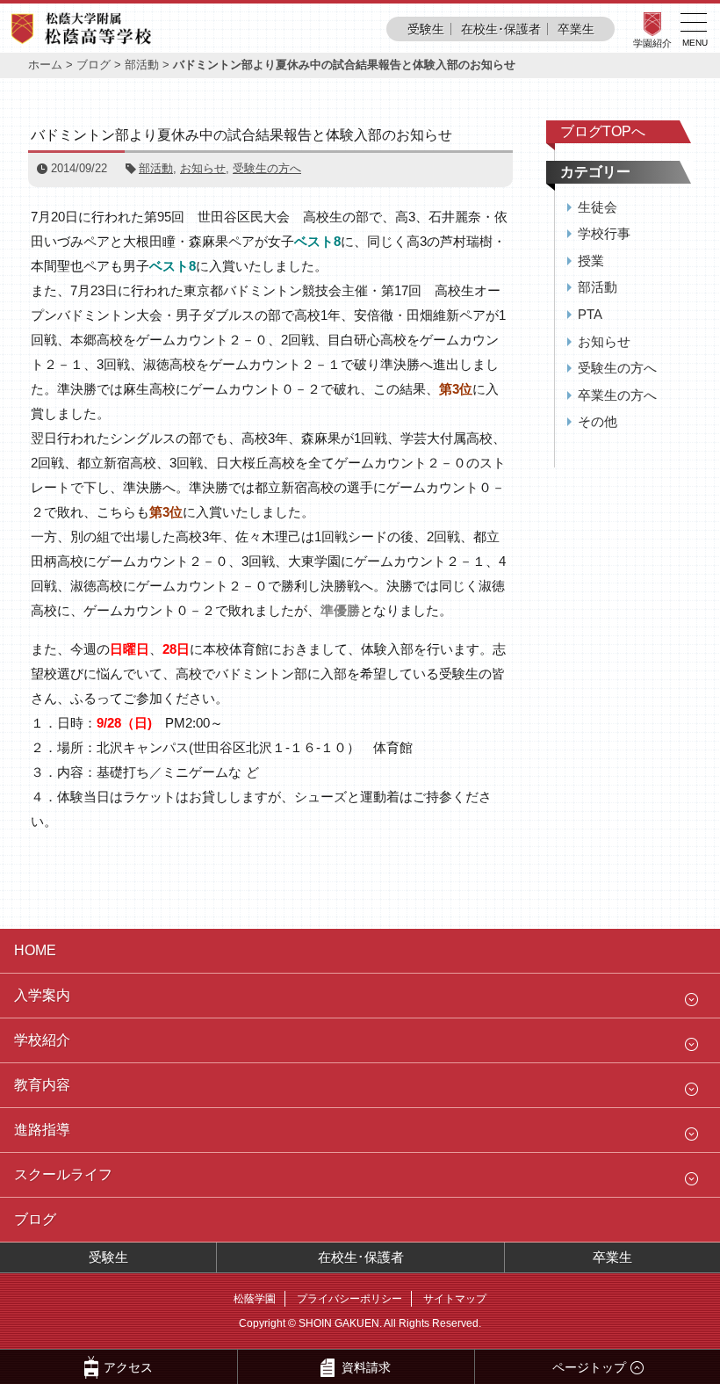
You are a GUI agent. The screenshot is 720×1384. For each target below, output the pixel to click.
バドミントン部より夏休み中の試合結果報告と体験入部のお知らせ (241, 134)
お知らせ (203, 168)
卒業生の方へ (617, 395)
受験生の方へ (267, 168)
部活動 (142, 64)
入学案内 (42, 995)
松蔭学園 (255, 1299)
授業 (591, 260)
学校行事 (604, 233)
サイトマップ (454, 1299)
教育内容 (42, 1084)
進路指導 (42, 1129)
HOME (35, 950)
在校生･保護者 (501, 29)
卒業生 (576, 29)
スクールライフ (63, 1174)
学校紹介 (42, 1040)
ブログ (93, 64)
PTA (590, 314)
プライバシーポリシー (349, 1299)
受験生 (425, 29)
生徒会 (597, 206)
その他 (597, 421)
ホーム (45, 64)
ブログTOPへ (602, 131)
